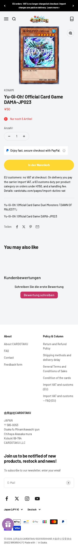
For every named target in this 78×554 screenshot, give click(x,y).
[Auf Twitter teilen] (23, 226)
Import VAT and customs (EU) (58, 387)
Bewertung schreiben (39, 295)
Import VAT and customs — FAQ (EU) (58, 398)
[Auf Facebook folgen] (6, 498)
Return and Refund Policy (55, 346)
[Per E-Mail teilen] (37, 226)
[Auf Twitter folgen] (17, 498)
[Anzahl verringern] (9, 136)
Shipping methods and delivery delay (57, 357)
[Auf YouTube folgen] (37, 498)
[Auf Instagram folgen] (27, 498)
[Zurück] (4, 5)
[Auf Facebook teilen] (17, 226)
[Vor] (73, 5)
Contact (9, 357)
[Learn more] (64, 150)
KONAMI (9, 90)
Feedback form (13, 364)
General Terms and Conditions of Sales (55, 369)
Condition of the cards (57, 378)
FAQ (6, 350)
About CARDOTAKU (16, 344)
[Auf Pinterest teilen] (30, 226)
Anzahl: (8, 128)
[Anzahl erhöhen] (24, 136)
